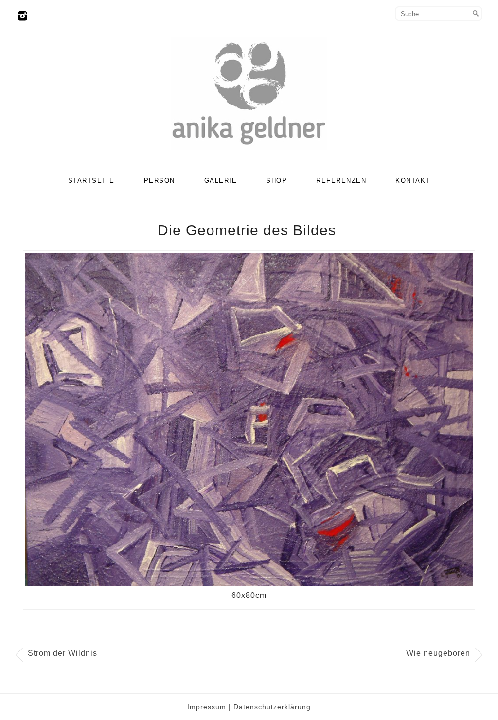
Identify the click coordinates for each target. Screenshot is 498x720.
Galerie (220, 180)
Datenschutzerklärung (272, 707)
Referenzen (341, 180)
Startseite (91, 180)
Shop (276, 180)
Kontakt (412, 180)
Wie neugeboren (438, 653)
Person (159, 180)
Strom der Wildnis (62, 653)
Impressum (206, 707)
